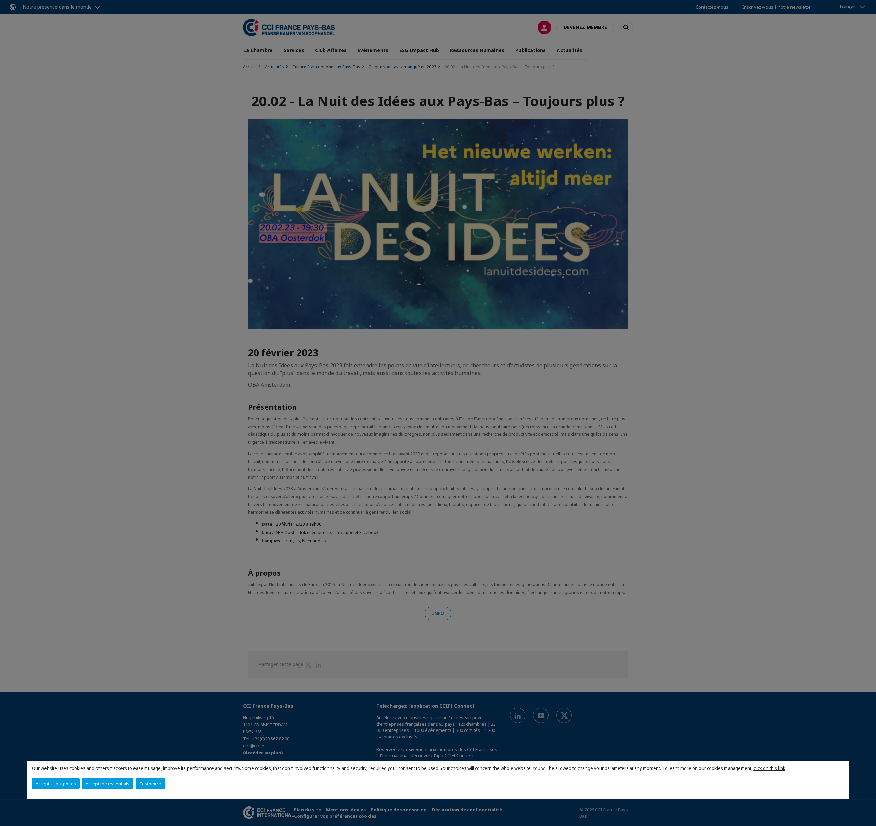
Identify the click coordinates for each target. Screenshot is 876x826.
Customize (150, 783)
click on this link (769, 768)
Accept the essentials (107, 783)
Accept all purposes (56, 783)
